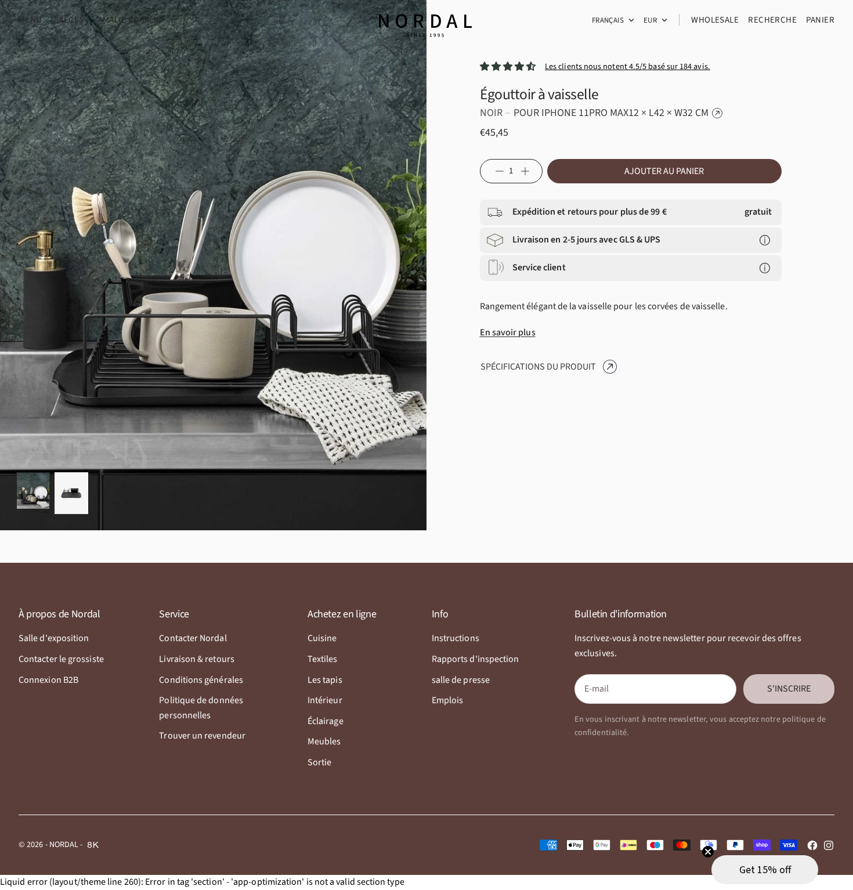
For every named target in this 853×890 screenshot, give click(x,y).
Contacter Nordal (192, 638)
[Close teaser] (708, 852)
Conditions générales (201, 680)
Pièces (70, 20)
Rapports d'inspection (475, 659)
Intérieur (325, 700)
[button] (764, 869)
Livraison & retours (196, 659)
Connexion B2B (48, 680)
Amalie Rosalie (129, 20)
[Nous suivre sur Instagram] (828, 845)
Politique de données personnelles (201, 708)
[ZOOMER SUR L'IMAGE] (398, 495)
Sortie (319, 762)
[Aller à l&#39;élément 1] (33, 493)
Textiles (323, 659)
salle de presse (461, 680)
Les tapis (325, 680)
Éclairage (326, 721)
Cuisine (322, 638)
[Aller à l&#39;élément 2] (71, 493)
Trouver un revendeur (202, 735)
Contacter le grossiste (61, 659)
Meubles (324, 741)
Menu (30, 20)
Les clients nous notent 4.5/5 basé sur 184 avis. (627, 66)
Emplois (448, 700)
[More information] (764, 240)
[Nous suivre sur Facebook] (812, 845)
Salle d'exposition (54, 638)
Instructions (455, 638)
